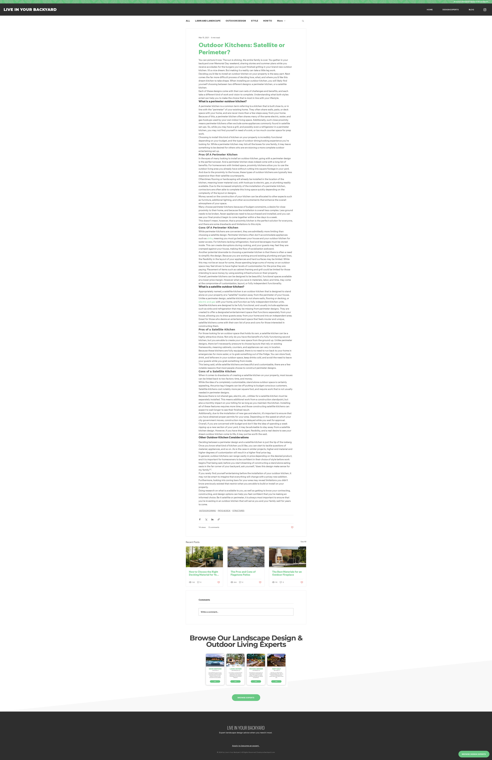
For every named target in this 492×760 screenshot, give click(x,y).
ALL (188, 20)
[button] (303, 21)
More (280, 20)
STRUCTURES (238, 510)
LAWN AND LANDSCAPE (208, 20)
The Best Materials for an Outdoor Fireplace (287, 573)
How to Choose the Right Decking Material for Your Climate (204, 573)
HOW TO (267, 20)
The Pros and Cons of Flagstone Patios (243, 573)
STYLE (254, 20)
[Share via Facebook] (200, 519)
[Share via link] (218, 519)
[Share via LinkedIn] (212, 519)
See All (303, 541)
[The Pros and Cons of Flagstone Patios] (246, 556)
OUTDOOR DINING (207, 510)
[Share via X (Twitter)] (206, 519)
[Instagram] (485, 10)
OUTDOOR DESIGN (236, 20)
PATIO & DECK (224, 510)
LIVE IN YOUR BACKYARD (30, 9)
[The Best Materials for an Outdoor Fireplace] (287, 556)
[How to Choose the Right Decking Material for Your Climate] (204, 556)
